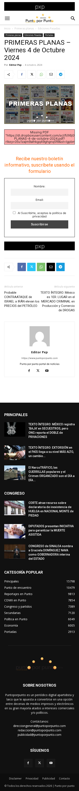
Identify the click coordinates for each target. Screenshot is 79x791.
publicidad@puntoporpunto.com (39, 735)
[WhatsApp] (41, 74)
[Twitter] (31, 74)
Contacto (64, 778)
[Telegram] (60, 74)
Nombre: (39, 186)
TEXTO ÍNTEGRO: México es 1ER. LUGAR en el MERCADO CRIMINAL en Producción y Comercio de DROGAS (57, 301)
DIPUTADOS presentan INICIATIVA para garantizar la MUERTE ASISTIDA (51, 530)
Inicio (7, 28)
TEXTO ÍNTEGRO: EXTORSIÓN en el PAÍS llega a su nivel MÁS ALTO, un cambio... (51, 452)
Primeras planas (24, 28)
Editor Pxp (15, 64)
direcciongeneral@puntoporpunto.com (39, 726)
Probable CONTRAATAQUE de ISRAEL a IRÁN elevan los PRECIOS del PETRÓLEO (21, 299)
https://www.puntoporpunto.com (39, 358)
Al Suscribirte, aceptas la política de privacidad (41, 214)
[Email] (51, 74)
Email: (40, 199)
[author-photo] (39, 346)
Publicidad (48, 778)
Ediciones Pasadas (49, 28)
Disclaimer (15, 778)
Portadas (49, 35)
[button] (7, 18)
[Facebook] (21, 74)
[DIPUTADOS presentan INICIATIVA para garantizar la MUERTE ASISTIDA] (14, 531)
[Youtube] (48, 370)
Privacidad (32, 778)
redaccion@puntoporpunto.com (39, 730)
